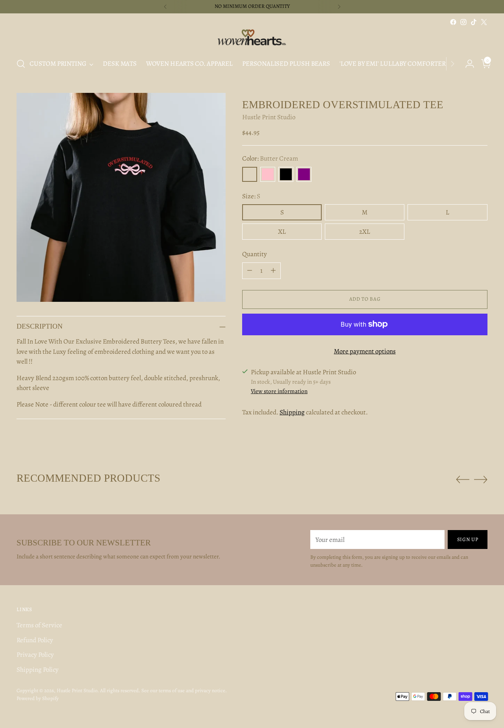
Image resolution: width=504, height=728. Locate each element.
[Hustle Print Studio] (252, 39)
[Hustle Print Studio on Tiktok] (473, 22)
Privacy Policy (35, 654)
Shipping (292, 412)
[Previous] (165, 6)
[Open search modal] (21, 64)
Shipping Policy (38, 669)
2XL (364, 231)
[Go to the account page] (466, 64)
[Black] (285, 174)
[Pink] (267, 174)
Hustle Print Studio (268, 117)
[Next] (339, 6)
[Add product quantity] (273, 271)
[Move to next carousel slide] (480, 479)
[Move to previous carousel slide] (462, 479)
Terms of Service (39, 625)
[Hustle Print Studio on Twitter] (483, 22)
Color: (270, 158)
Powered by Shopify (38, 698)
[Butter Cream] (249, 174)
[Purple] (303, 174)
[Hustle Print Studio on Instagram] (463, 22)
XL (282, 231)
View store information (279, 391)
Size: (251, 196)
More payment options (365, 351)
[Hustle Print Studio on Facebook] (453, 22)
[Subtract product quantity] (250, 271)
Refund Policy (35, 640)
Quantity (254, 254)
